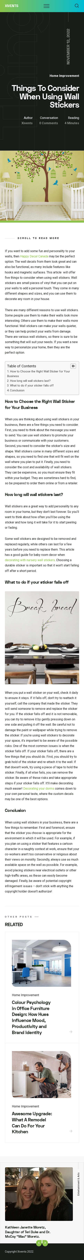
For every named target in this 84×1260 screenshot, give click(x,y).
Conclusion (17, 390)
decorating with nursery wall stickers (30, 560)
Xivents (11, 6)
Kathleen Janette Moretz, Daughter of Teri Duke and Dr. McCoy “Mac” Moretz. (27, 1232)
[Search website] (76, 6)
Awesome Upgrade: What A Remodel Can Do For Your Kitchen (32, 1123)
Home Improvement (64, 76)
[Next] (45, 1243)
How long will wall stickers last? (30, 381)
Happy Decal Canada (34, 256)
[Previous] (39, 1243)
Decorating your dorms (38, 788)
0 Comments (48, 123)
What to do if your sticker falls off (32, 385)
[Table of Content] (73, 366)
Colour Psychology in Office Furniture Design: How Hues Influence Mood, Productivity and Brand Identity (31, 1017)
